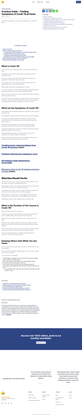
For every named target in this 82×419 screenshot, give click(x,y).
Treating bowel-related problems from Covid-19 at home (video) (20, 52)
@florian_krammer (22, 45)
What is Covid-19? (7, 49)
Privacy (70, 395)
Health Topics (40, 2)
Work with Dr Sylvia (60, 404)
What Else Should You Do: (50, 25)
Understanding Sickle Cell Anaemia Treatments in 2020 (17, 285)
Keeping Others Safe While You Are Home (13, 59)
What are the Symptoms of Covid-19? (12, 50)
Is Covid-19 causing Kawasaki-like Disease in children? (16, 289)
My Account (58, 402)
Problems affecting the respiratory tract (14, 53)
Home (33, 2)
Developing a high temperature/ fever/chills (15, 55)
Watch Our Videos (32, 397)
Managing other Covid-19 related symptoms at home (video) (19, 56)
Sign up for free (41, 342)
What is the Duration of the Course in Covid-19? (15, 58)
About (57, 395)
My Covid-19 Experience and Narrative (12, 286)
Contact (47, 2)
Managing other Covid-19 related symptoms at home (20, 170)
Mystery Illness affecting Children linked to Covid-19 (16, 288)
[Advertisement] (41, 359)
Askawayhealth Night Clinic (34, 400)
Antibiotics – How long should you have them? (14, 283)
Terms (70, 397)
